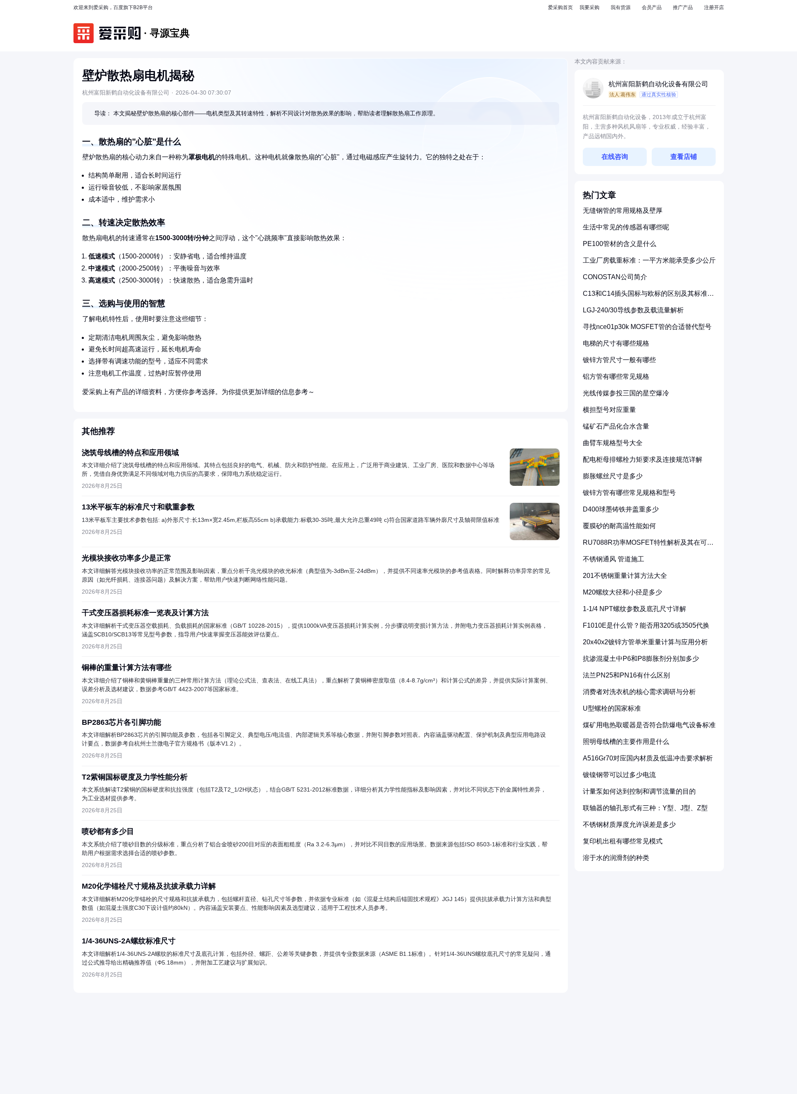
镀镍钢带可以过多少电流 (619, 774)
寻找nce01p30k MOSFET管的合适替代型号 (647, 326)
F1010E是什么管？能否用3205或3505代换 (646, 625)
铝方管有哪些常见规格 (616, 376)
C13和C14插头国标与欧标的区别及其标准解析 (648, 297)
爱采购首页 (560, 7)
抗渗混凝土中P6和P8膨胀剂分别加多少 (641, 658)
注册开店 (714, 7)
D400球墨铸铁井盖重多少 (621, 509)
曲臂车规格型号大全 (613, 442)
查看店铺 (683, 156)
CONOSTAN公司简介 (615, 276)
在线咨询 (614, 156)
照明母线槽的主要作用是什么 (626, 741)
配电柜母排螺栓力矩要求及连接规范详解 (642, 459)
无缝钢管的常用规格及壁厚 (623, 210)
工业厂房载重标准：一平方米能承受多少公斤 (649, 260)
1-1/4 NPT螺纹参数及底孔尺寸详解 (634, 608)
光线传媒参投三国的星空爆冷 (626, 393)
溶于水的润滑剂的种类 (616, 857)
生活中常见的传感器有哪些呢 (626, 227)
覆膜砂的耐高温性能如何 (619, 525)
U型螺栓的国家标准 (612, 708)
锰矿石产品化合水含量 (616, 426)
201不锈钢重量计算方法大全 (625, 575)
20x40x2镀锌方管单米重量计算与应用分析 (645, 642)
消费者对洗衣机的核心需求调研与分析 (639, 691)
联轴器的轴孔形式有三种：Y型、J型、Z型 (645, 807)
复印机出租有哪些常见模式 (623, 841)
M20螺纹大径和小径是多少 (622, 592)
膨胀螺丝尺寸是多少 (613, 476)
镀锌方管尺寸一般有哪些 (619, 359)
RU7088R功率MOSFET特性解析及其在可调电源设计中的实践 (648, 546)
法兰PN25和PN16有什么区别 (626, 675)
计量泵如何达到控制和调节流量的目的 (639, 791)
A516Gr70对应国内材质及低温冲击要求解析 (648, 758)
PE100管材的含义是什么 (619, 243)
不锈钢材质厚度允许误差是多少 (629, 824)
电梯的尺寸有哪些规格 (616, 343)
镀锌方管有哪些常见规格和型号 (629, 492)
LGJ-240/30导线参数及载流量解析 (633, 310)
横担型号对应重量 (609, 409)
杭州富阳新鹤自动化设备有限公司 (658, 84)
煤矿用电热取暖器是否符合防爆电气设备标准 (649, 725)
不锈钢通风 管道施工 (613, 559)
